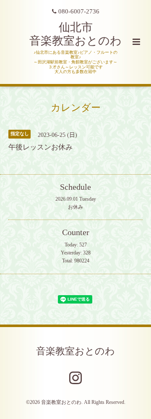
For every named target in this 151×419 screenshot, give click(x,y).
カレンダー (76, 107)
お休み (75, 207)
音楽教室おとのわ (75, 351)
